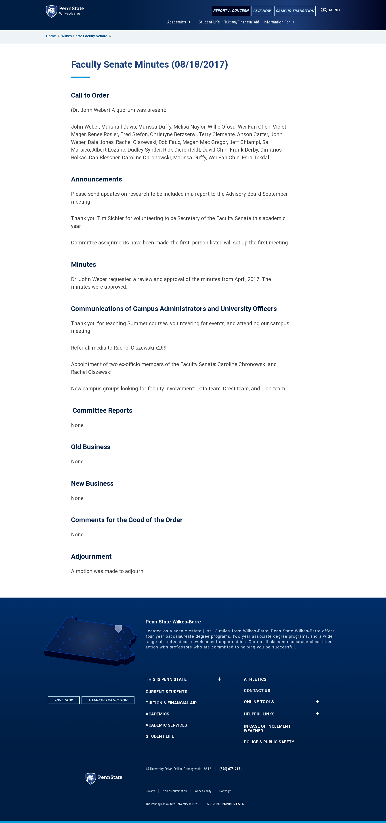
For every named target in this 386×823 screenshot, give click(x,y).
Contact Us (257, 690)
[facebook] (91, 678)
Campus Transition (295, 11)
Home (51, 36)
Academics (176, 22)
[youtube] (103, 678)
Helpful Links (259, 714)
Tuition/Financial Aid (241, 22)
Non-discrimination (175, 791)
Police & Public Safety (269, 742)
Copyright (225, 791)
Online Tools (259, 702)
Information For (277, 22)
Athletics (255, 679)
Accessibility (203, 791)
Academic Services (166, 725)
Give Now (262, 11)
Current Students (166, 692)
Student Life (209, 22)
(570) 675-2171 (230, 769)
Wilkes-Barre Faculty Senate (84, 36)
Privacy (150, 791)
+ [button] (219, 679)
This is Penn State (166, 679)
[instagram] (79, 678)
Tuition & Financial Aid (171, 703)
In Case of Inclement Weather (267, 728)
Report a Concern (231, 10)
